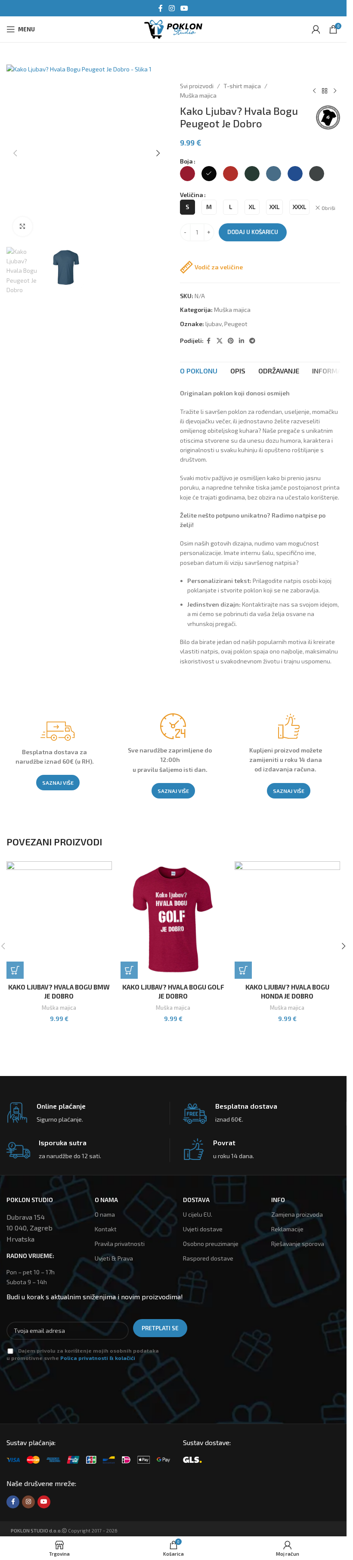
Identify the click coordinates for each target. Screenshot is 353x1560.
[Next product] (335, 91)
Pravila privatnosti (120, 1243)
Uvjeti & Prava (114, 1258)
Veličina (191, 194)
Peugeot (236, 323)
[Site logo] (173, 28)
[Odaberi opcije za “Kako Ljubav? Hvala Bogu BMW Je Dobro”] (15, 970)
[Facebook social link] (160, 8)
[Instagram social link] (171, 8)
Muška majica (198, 95)
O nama (105, 1214)
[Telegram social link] (252, 341)
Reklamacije (287, 1229)
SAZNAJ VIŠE (58, 783)
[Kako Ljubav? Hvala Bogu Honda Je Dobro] (287, 920)
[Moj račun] (316, 29)
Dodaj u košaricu (252, 231)
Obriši (328, 208)
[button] (15, 153)
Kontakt (106, 1229)
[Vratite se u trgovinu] (324, 91)
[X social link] (219, 341)
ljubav (213, 323)
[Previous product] (314, 91)
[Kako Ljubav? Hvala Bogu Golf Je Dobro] (173, 920)
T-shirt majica (242, 85)
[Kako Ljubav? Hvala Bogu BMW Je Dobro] (59, 920)
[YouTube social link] (184, 8)
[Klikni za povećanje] (22, 226)
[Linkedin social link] (241, 341)
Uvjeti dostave (203, 1229)
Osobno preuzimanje (210, 1243)
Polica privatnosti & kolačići (97, 1358)
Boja (186, 161)
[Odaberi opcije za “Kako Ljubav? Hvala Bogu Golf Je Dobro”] (129, 970)
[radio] (187, 173)
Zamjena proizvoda (297, 1214)
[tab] (198, 371)
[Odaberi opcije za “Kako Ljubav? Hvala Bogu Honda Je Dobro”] (243, 970)
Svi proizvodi (197, 85)
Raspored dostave (208, 1258)
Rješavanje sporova (297, 1243)
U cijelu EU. (197, 1214)
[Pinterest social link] (230, 341)
